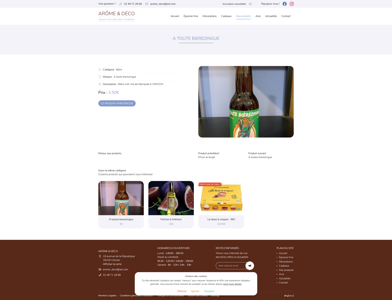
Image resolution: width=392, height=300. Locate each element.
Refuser (182, 291)
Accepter (209, 291)
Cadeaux (226, 16)
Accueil (175, 16)
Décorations (210, 16)
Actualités (271, 16)
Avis (258, 16)
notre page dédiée (232, 284)
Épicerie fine (191, 16)
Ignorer (195, 291)
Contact (286, 16)
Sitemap (215, 295)
